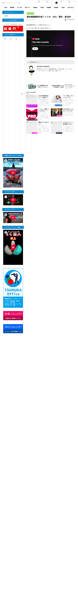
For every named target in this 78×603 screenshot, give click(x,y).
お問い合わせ (71, 7)
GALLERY (19, 7)
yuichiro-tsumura (70, 19)
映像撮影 (49, 7)
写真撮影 (56, 7)
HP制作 (42, 7)
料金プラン (27, 7)
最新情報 (12, 7)
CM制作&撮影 (30, 13)
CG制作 (63, 7)
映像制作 (35, 7)
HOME (5, 7)
